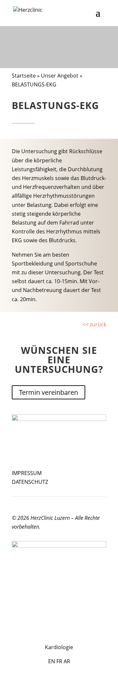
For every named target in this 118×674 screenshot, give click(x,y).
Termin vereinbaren (48, 392)
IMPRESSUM (27, 473)
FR (59, 661)
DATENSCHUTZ (30, 481)
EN (51, 661)
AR (67, 661)
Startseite (24, 75)
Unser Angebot (59, 75)
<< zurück (94, 324)
